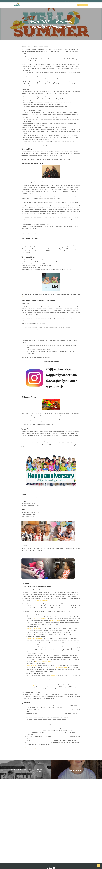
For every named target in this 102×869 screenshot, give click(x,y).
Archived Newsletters (44, 17)
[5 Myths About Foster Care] (76, 769)
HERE (22, 296)
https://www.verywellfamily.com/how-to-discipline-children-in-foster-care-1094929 (43, 748)
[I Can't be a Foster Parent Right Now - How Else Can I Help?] (25, 769)
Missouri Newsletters (57, 17)
